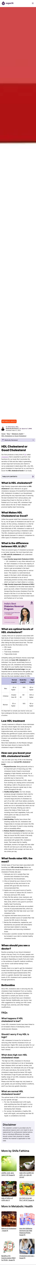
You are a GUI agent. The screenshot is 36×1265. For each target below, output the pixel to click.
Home (3, 434)
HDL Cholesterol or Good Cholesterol (13, 436)
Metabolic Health (17, 434)
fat (25, 454)
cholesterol (5, 457)
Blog (8, 434)
